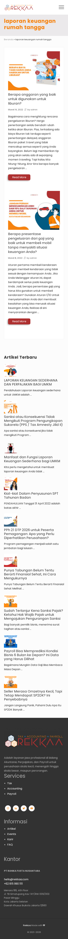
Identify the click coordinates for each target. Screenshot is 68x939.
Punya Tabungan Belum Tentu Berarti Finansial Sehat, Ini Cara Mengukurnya (30, 574)
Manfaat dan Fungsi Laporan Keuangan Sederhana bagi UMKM (32, 459)
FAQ (10, 845)
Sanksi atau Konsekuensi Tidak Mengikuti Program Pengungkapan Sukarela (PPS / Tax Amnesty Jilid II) (33, 420)
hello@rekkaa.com (16, 879)
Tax (9, 783)
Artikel (11, 829)
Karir (10, 839)
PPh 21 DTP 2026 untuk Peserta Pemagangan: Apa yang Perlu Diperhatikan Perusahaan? (29, 534)
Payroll (11, 794)
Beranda (8, 39)
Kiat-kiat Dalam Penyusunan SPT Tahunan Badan (31, 495)
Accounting (14, 788)
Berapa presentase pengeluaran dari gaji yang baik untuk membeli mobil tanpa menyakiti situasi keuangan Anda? (31, 243)
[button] (61, 7)
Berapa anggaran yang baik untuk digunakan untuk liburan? (32, 99)
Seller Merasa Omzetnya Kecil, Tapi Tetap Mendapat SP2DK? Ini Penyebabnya (33, 695)
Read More (19, 177)
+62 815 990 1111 (13, 884)
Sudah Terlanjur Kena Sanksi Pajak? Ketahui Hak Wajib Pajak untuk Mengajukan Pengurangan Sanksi (33, 614)
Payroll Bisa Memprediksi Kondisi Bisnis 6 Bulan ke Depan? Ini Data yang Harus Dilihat (31, 655)
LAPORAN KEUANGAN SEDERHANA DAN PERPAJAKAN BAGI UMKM (30, 382)
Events (11, 834)
